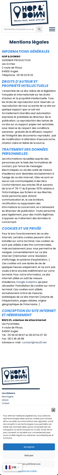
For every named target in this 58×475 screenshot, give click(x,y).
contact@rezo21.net (34, 342)
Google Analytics (26, 282)
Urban (5, 400)
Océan (5, 403)
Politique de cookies (27, 471)
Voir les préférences (29, 464)
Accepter (29, 446)
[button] (53, 409)
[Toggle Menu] (52, 29)
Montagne (7, 396)
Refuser (29, 455)
